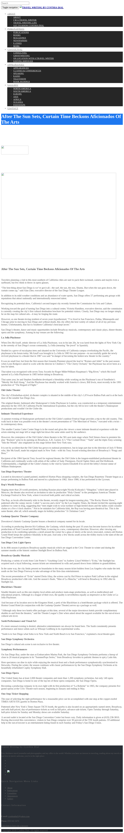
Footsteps (19, 105)
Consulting (14, 49)
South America (22, 91)
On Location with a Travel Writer (33, 58)
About (11, 14)
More (16, 46)
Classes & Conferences (27, 71)
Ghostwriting (21, 55)
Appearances (15, 64)
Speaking (18, 73)
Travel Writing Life (25, 23)
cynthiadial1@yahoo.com (18, 816)
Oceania (18, 102)
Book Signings (21, 81)
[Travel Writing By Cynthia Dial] (42, 7)
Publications (15, 29)
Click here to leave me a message (14, 826)
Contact (12, 108)
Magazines (19, 38)
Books (17, 35)
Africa (17, 99)
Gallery (12, 85)
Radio (16, 76)
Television (19, 79)
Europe (17, 94)
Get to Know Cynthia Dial (28, 25)
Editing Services (23, 61)
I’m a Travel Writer (25, 20)
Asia (15, 97)
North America (22, 88)
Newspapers (20, 40)
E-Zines (17, 43)
